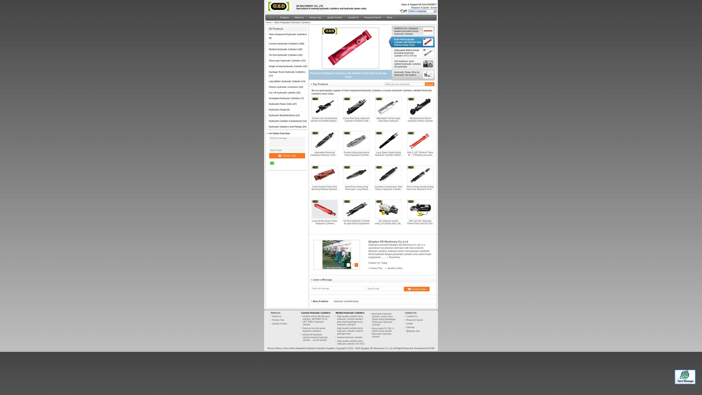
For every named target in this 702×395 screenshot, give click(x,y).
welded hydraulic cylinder (350, 337)
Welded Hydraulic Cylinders (283, 49)
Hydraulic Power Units (280, 104)
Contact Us (353, 17)
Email (434, 7)
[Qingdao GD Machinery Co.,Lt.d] (435, 11)
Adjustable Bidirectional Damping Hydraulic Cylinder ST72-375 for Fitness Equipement (406, 53)
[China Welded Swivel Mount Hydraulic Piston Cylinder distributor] (420, 106)
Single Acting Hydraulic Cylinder (286, 66)
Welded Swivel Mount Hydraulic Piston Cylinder (420, 119)
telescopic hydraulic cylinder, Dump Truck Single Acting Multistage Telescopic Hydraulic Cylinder (384, 319)
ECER (432, 348)
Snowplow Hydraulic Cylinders (285, 98)
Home (271, 17)
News (389, 17)
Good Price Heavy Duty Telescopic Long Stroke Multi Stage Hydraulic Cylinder (356, 188)
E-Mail (409, 323)
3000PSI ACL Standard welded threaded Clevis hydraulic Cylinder (406, 31)
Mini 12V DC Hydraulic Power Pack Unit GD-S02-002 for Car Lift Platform (420, 222)
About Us (299, 17)
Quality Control (334, 17)
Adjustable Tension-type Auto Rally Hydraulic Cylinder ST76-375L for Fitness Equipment (388, 119)
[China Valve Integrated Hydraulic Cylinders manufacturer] (279, 6)
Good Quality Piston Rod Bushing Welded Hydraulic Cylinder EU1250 (325, 188)
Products (284, 17)
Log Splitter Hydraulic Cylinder (285, 81)
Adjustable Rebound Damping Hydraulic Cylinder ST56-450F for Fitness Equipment (325, 153)
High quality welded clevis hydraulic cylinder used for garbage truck (350, 331)
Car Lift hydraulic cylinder (282, 92)
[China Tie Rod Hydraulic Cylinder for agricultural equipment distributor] (356, 209)
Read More (394, 257)
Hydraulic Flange (277, 109)
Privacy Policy (274, 348)
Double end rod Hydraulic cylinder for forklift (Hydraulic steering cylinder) (325, 119)
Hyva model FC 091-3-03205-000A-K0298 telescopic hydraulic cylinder (383, 332)
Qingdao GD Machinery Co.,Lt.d (388, 241)
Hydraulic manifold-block (346, 301)
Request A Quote (420, 7)
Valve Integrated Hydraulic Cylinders (288, 34)
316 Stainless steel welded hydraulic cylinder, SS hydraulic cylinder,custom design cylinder (407, 64)
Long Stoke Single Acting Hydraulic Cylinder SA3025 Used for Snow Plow (388, 153)
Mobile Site (414, 331)
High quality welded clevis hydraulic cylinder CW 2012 (351, 342)
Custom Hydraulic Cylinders (283, 43)
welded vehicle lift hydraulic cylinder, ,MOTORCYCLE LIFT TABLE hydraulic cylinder (316, 320)
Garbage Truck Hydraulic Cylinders (287, 72)
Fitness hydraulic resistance (284, 87)
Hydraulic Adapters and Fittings (285, 126)
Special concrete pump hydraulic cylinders (314, 329)
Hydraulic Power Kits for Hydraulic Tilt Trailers (407, 73)
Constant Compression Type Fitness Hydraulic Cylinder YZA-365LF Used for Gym (388, 188)
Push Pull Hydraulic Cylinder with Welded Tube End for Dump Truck (407, 42)
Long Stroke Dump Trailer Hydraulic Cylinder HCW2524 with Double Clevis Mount (324, 222)
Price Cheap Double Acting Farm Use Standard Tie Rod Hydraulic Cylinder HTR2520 (420, 188)
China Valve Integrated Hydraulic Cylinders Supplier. (309, 348)
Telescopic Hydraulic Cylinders (285, 60)
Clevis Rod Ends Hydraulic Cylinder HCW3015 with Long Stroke (356, 119)
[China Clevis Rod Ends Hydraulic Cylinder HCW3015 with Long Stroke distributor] (356, 106)
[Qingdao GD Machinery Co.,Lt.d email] (274, 166)
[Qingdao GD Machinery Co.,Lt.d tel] (282, 167)
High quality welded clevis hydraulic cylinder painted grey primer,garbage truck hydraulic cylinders (350, 320)
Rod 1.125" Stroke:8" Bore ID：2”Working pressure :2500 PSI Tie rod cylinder (420, 153)
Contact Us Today (377, 263)
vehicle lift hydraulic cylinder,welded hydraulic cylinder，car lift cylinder (315, 337)
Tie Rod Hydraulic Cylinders (283, 55)
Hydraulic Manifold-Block (282, 115)
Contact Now (289, 155)
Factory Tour (315, 17)
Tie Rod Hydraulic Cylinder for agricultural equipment (356, 222)
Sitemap (410, 327)
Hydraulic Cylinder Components (285, 121)
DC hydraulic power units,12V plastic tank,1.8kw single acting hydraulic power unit (388, 222)
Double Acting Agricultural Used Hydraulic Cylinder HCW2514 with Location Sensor (356, 153)
